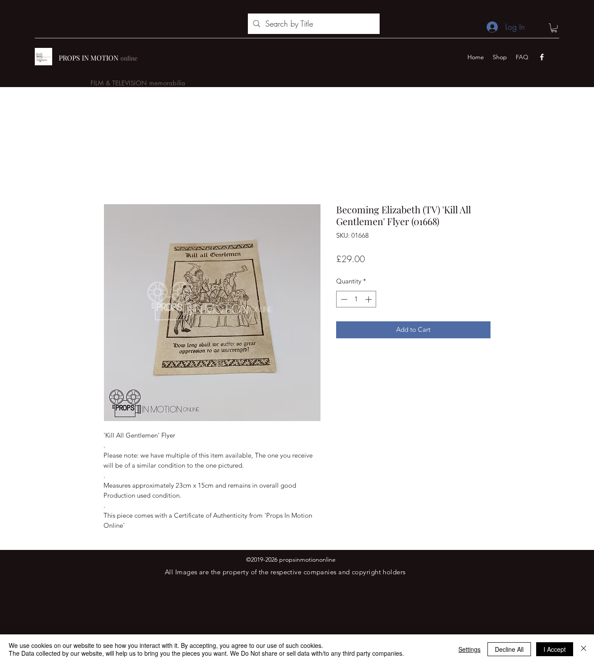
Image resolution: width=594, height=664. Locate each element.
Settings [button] (469, 649)
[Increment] (369, 299)
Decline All (509, 649)
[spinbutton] (356, 299)
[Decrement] (343, 299)
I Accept (555, 649)
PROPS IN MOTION (88, 57)
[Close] (583, 649)
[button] (554, 28)
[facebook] (541, 57)
